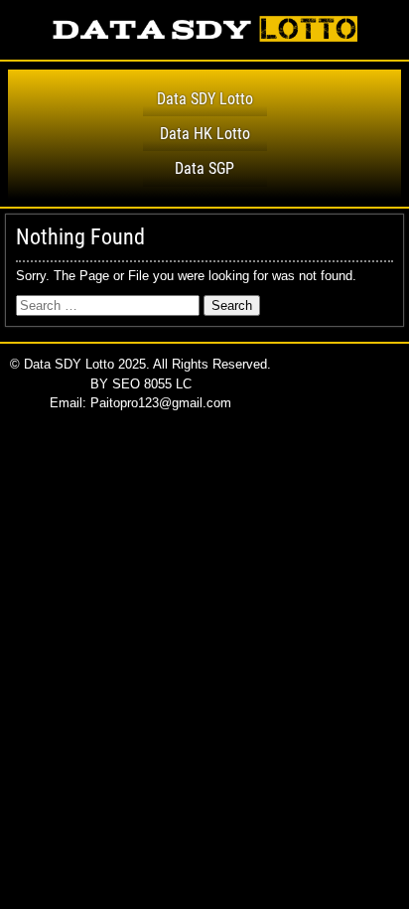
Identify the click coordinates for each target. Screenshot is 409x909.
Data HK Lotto (205, 133)
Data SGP (204, 168)
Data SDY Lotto (205, 98)
